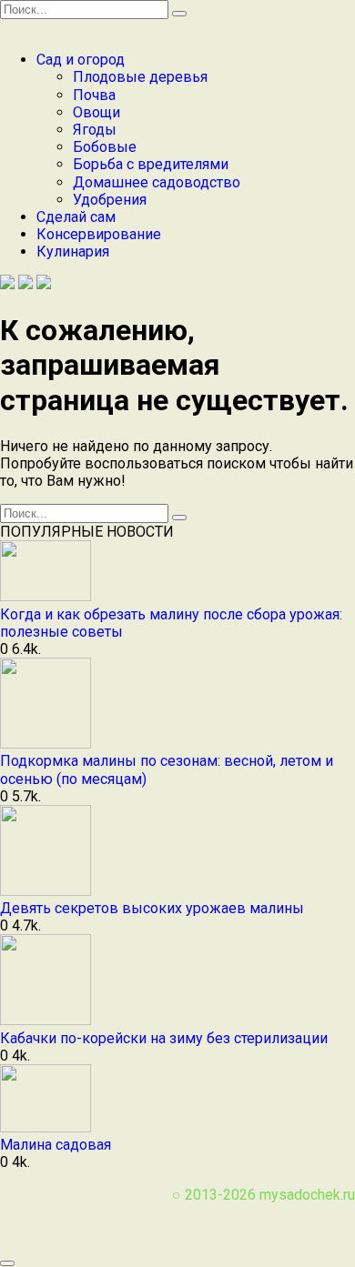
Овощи (96, 112)
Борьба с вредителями (150, 164)
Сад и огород (80, 59)
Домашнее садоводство (156, 182)
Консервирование (98, 234)
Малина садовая (55, 1144)
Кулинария (72, 251)
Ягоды (95, 129)
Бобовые (105, 147)
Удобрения (110, 199)
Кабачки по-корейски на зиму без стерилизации (164, 1038)
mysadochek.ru (307, 1194)
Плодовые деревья (140, 76)
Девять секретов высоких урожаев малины (152, 908)
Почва (94, 95)
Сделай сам (76, 217)
